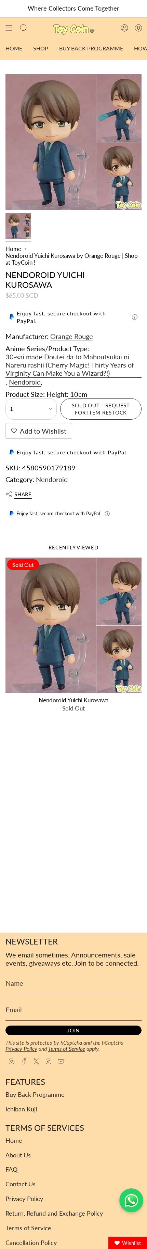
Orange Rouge (71, 336)
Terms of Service (66, 1048)
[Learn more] (134, 317)
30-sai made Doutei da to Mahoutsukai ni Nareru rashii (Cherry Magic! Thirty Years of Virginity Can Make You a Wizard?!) (69, 365)
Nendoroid (25, 382)
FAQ (11, 1169)
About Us (18, 1155)
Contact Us (20, 1184)
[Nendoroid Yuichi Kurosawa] (73, 625)
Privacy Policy (21, 1048)
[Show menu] (9, 28)
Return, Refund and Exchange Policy (54, 1213)
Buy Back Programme (35, 1094)
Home (13, 249)
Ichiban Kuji (21, 1109)
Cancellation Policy (31, 1242)
